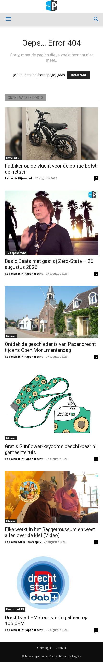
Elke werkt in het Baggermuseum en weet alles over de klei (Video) (50, 532)
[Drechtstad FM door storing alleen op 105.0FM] (51, 583)
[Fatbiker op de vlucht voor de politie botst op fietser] (51, 133)
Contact (61, 648)
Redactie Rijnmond (18, 178)
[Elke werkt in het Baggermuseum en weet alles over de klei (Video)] (51, 497)
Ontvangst (44, 648)
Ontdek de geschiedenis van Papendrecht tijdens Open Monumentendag (50, 347)
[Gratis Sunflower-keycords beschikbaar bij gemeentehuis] (51, 404)
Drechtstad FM (15, 609)
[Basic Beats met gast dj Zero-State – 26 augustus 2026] (51, 223)
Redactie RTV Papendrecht (24, 273)
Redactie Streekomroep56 (23, 542)
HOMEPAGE (78, 75)
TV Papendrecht (16, 253)
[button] (8, 19)
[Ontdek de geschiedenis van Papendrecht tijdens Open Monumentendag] (51, 312)
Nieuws (10, 336)
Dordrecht (12, 157)
